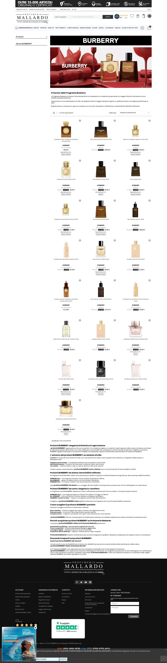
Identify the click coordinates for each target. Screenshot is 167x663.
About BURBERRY (24, 43)
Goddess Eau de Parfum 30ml (66, 179)
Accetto (63, 659)
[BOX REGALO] (138, 16)
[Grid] (54, 112)
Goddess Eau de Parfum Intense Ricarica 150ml (136, 300)
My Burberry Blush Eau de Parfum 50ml (136, 339)
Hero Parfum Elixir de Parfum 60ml (101, 139)
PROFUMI (43, 28)
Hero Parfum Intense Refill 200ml (100, 299)
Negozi (64, 600)
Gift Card (88, 600)
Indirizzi (17, 606)
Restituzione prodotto (22, 597)
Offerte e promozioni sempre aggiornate (80, 528)
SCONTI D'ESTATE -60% (130, 28)
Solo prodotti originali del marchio (81, 526)
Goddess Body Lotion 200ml (101, 339)
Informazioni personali (22, 593)
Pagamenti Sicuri (44, 600)
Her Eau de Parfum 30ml (66, 379)
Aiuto (149, 9)
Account (19, 590)
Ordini (17, 600)
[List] (57, 112)
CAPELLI (101, 28)
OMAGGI (118, 28)
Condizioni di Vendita (46, 606)
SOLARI (94, 28)
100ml (68, 154)
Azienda (41, 593)
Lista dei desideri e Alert (23, 612)
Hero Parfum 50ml (135, 179)
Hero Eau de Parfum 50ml (101, 219)
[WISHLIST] (132, 15)
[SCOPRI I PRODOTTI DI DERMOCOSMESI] (149, 16)
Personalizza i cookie (37, 659)
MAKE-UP (51, 28)
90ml (135, 354)
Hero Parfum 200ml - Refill (135, 219)
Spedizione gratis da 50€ (36, 9)
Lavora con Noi (67, 593)
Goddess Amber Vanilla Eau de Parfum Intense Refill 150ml (66, 300)
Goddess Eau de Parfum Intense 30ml (66, 219)
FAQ (63, 603)
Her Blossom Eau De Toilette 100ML (135, 379)
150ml (138, 194)
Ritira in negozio (51, 9)
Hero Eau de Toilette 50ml (101, 259)
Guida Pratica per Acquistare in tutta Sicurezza (94, 603)
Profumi (19, 36)
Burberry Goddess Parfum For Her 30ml (135, 139)
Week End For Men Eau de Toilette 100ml (66, 339)
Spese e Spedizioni (45, 597)
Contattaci (65, 597)
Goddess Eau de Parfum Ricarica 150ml (66, 259)
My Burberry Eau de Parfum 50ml (66, 419)
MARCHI (36, 28)
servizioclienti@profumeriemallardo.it (97, 614)
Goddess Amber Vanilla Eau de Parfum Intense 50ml (66, 140)
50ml (133, 154)
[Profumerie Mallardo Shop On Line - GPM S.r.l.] (83, 568)
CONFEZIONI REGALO (25, 28)
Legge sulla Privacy (45, 609)
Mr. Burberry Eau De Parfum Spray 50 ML (100, 379)
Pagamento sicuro (21, 9)
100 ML (101, 394)
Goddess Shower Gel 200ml (136, 259)
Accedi (74, 9)
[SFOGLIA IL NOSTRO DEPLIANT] (143, 16)
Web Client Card (65, 9)
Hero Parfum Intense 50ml (101, 179)
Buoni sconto (19, 609)
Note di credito (20, 603)
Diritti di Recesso (44, 603)
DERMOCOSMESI (85, 28)
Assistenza (42, 612)
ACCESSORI (109, 28)
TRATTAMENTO (60, 28)
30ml (63, 154)
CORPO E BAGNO (72, 28)
